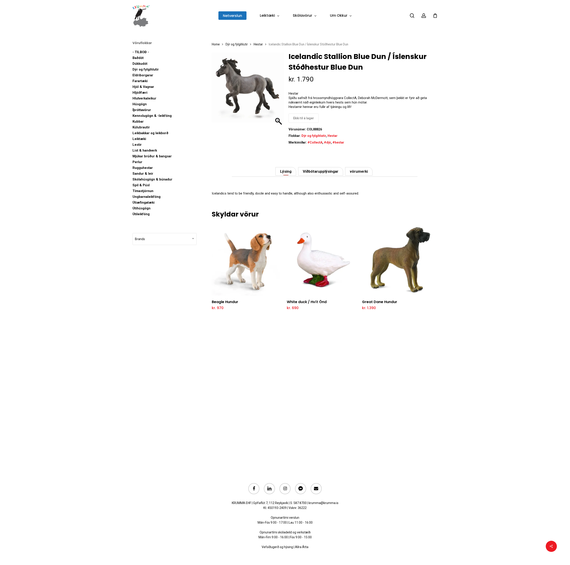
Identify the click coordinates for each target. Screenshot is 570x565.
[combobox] (164, 239)
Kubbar (138, 121)
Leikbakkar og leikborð (150, 133)
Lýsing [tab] (285, 171)
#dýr (327, 142)
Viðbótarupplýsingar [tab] (320, 171)
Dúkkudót (139, 64)
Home (216, 44)
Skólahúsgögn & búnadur (152, 179)
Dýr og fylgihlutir (145, 69)
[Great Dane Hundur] (398, 259)
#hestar (338, 142)
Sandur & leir (142, 174)
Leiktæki (139, 139)
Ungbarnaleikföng (146, 197)
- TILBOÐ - (140, 52)
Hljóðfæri (139, 93)
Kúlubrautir (141, 127)
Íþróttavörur (141, 110)
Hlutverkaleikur (144, 98)
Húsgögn (139, 104)
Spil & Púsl (141, 185)
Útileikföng (141, 214)
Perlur (137, 162)
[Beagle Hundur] (248, 259)
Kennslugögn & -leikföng (152, 116)
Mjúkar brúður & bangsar (152, 156)
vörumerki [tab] (359, 171)
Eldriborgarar (142, 75)
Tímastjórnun (142, 191)
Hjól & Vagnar (143, 87)
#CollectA (314, 142)
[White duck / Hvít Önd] (323, 259)
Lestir (137, 145)
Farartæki (140, 81)
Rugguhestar (142, 168)
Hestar (258, 44)
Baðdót (138, 58)
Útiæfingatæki (143, 202)
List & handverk (144, 150)
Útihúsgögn (141, 208)
